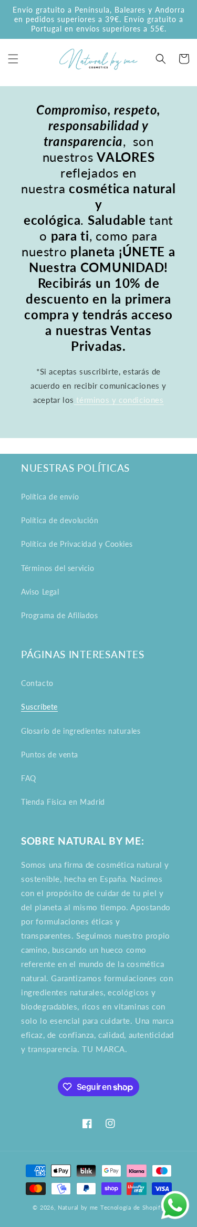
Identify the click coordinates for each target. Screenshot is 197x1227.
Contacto (37, 683)
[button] (13, 58)
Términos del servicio (58, 568)
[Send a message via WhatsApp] (175, 1205)
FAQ (28, 778)
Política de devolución (59, 520)
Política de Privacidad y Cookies (76, 543)
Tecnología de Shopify (132, 1207)
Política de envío (50, 496)
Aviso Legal (40, 591)
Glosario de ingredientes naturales (80, 730)
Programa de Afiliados (59, 615)
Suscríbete (39, 706)
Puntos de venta (49, 754)
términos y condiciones (119, 399)
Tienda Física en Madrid (63, 801)
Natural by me (78, 1207)
